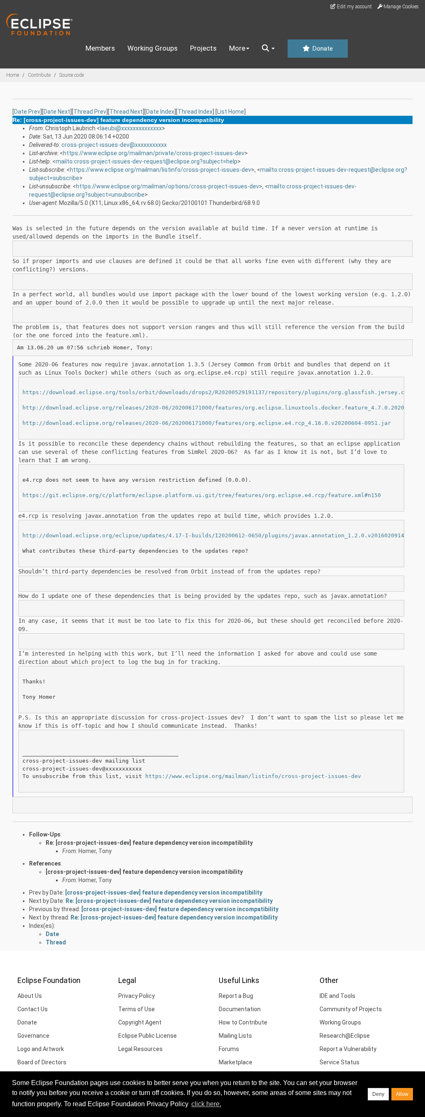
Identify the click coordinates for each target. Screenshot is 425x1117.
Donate (321, 48)
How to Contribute (243, 1022)
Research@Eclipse (345, 1035)
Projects (203, 48)
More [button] (237, 48)
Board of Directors (41, 1062)
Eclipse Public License (147, 1035)
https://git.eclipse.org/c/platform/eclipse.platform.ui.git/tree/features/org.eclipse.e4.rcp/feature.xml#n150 (201, 495)
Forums (229, 1049)
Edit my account (354, 7)
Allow (402, 1094)
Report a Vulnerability (348, 1049)
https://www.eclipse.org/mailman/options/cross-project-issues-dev (167, 186)
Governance (33, 1035)
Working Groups (152, 48)
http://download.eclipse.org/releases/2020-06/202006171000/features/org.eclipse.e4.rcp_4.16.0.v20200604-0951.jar (206, 423)
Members (100, 48)
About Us (29, 996)
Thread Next (126, 111)
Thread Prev (89, 111)
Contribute (39, 75)
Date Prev (27, 111)
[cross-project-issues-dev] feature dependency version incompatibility (144, 871)
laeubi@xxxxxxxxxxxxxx (131, 128)
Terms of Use (136, 1009)
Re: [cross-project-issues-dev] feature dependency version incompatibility (149, 842)
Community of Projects (351, 1009)
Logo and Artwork (40, 1049)
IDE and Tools (337, 996)
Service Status (339, 1062)
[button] (268, 48)
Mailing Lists (235, 1035)
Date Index (160, 111)
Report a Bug (236, 996)
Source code (71, 75)
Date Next (57, 111)
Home (12, 75)
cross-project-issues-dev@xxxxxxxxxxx (114, 144)
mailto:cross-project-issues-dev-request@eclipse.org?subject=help (146, 161)
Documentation (240, 1009)
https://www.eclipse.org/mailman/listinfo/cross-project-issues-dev (160, 169)
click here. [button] (206, 1103)
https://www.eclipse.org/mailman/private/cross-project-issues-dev (153, 153)
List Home (230, 111)
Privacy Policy (136, 996)
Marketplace (235, 1062)
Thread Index (195, 111)
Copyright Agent (139, 1022)
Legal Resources (140, 1049)
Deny (378, 1094)
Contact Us (32, 1009)
